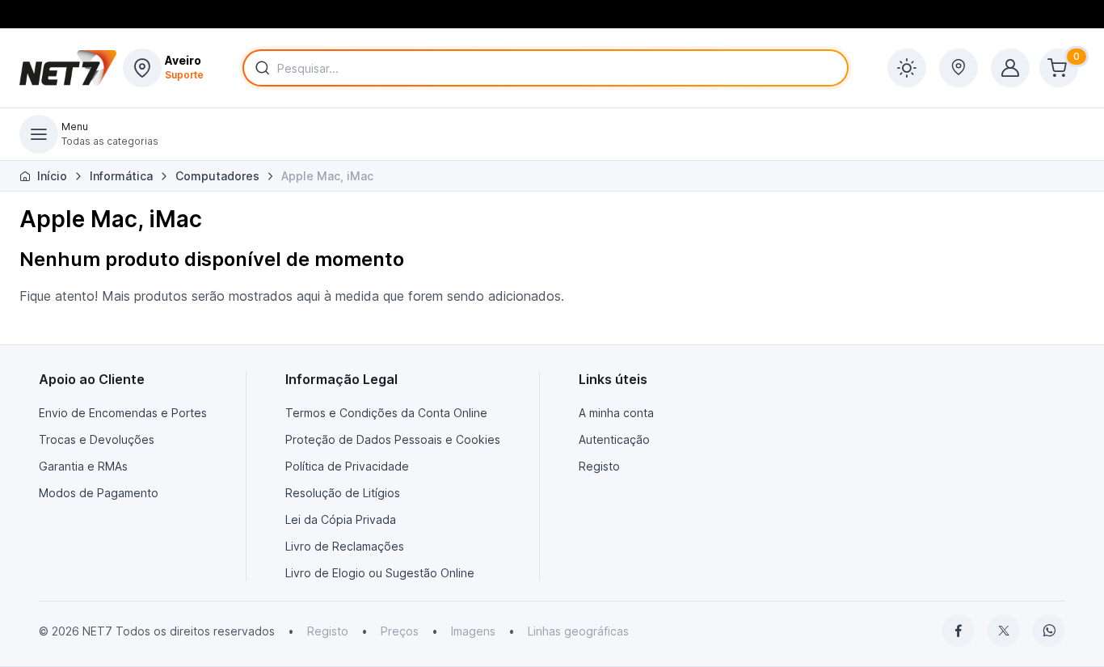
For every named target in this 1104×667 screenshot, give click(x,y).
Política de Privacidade (347, 466)
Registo (599, 466)
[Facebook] (958, 630)
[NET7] (67, 68)
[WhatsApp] (1049, 630)
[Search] (259, 68)
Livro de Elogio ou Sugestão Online (379, 573)
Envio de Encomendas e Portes (123, 413)
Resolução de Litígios (342, 493)
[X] (1004, 630)
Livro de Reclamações (344, 546)
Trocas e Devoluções (96, 439)
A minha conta (616, 413)
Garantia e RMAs (83, 466)
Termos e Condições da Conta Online (386, 413)
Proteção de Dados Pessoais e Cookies (392, 439)
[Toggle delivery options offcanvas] (958, 68)
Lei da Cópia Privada (340, 519)
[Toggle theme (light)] (906, 68)
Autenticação (614, 439)
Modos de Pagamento (98, 493)
